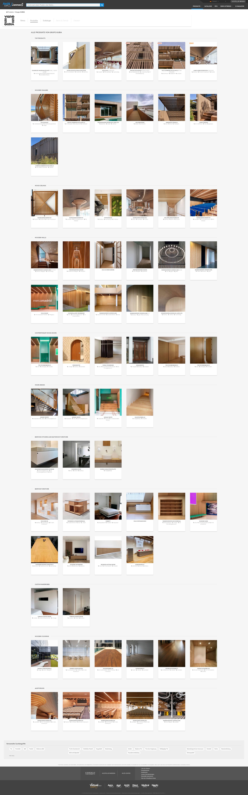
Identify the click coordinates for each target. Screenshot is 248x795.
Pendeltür (18, 749)
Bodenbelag (108, 749)
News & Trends (225, 6)
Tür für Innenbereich (74, 749)
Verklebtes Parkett (88, 749)
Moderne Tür (138, 749)
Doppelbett (99, 749)
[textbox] (63, 5)
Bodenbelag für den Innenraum (195, 749)
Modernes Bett (40, 749)
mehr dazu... (12, 755)
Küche (216, 749)
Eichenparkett (190, 752)
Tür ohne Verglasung (150, 749)
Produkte (196, 6)
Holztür (130, 749)
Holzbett (209, 749)
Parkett (31, 749)
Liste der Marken (145, 768)
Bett (25, 749)
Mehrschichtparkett (74, 752)
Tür (11, 749)
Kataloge (208, 6)
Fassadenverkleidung (133, 752)
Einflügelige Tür (164, 749)
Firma (22, 20)
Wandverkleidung (226, 749)
